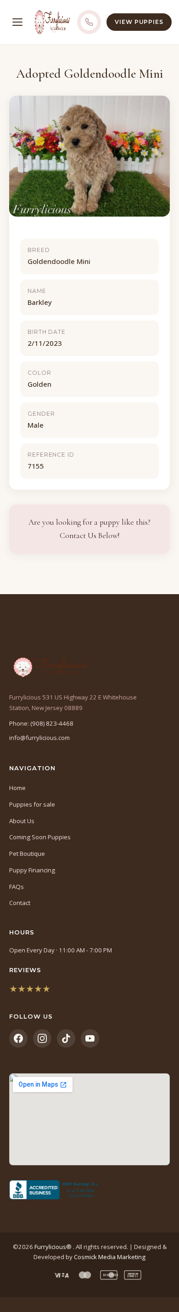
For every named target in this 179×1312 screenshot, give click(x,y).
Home (17, 788)
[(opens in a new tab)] (89, 1189)
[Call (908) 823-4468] (89, 22)
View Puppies (139, 21)
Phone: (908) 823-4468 (41, 723)
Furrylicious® (53, 1247)
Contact (19, 903)
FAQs (16, 886)
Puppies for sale (32, 804)
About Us (21, 821)
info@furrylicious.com (39, 737)
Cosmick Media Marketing (109, 1257)
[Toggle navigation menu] (17, 22)
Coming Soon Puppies (40, 837)
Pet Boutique (27, 853)
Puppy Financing (32, 870)
